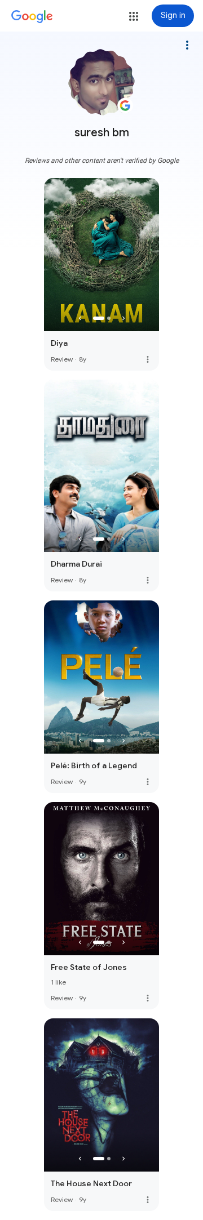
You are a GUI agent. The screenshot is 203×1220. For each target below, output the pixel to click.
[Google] (32, 17)
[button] (133, 16)
